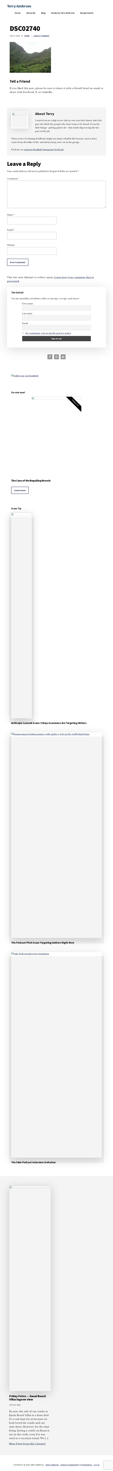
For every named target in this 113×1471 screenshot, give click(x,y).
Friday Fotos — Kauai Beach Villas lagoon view (27, 1397)
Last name (27, 313)
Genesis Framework (69, 1465)
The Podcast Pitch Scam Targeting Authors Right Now (42, 942)
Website (11, 245)
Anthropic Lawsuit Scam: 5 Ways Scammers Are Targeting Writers (48, 723)
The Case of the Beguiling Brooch (31, 480)
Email (10, 230)
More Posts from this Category (27, 1443)
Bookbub (37, 149)
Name (10, 215)
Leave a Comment (41, 36)
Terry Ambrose (19, 6)
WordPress (87, 1465)
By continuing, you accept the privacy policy (48, 333)
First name (27, 303)
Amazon (28, 149)
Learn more (20, 490)
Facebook (59, 149)
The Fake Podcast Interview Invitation (33, 1162)
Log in (96, 1465)
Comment (13, 178)
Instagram (48, 149)
